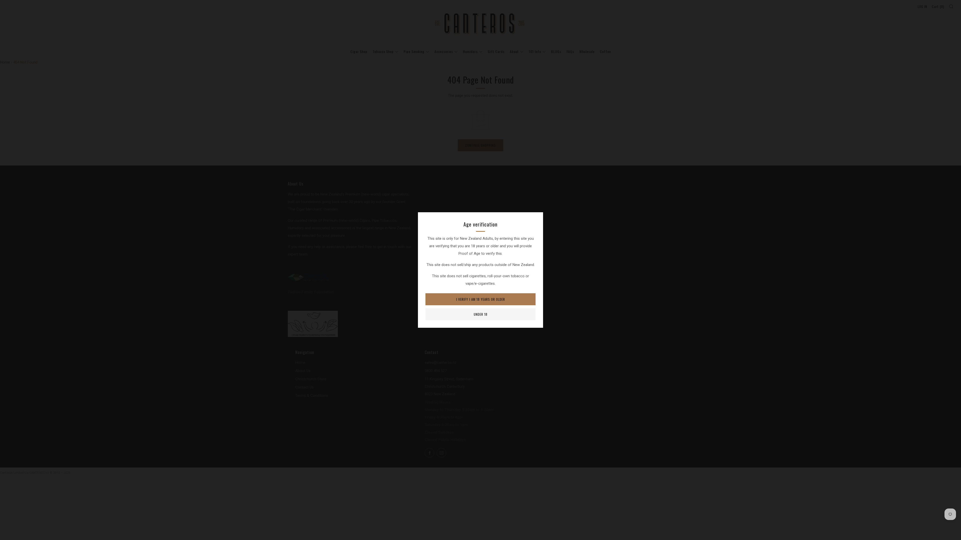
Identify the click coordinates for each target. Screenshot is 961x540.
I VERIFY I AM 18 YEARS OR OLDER (480, 299)
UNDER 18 (481, 314)
